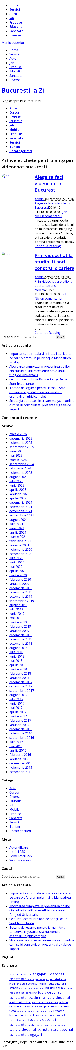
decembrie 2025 (20, 438)
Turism (14, 147)
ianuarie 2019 (19, 631)
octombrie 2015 (20, 772)
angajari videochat (20, 974)
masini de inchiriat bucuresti (45, 1002)
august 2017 (18, 695)
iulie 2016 (16, 742)
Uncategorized (20, 151)
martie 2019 (18, 622)
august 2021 (18, 519)
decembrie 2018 (20, 635)
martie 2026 (18, 434)
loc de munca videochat (48, 997)
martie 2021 (18, 537)
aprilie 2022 (17, 498)
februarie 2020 (20, 579)
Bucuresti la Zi (23, 90)
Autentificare (18, 847)
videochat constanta (37, 1029)
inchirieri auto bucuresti (23, 983)
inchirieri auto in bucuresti (31, 988)
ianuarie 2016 (19, 759)
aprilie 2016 (17, 750)
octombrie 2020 (20, 554)
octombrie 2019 (20, 596)
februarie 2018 (20, 673)
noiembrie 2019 (20, 592)
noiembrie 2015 (20, 767)
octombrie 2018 (20, 643)
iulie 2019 (16, 609)
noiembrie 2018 (20, 639)
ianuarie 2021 (19, 545)
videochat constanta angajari (41, 1032)
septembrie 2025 (21, 447)
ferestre (30, 979)
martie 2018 (18, 669)
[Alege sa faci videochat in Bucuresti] (6, 176)
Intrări (17, 851)
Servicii (14, 9)
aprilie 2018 (17, 665)
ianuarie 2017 (19, 725)
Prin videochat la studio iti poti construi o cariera (54, 261)
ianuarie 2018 (19, 678)
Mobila (14, 129)
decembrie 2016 (20, 729)
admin (39, 199)
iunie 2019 (16, 613)
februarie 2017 (20, 720)
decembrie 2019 (20, 588)
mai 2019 (15, 618)
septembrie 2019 (21, 601)
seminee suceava (52, 1015)
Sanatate (16, 31)
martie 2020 (18, 575)
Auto (13, 14)
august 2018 (18, 648)
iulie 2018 (16, 652)
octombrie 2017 (20, 686)
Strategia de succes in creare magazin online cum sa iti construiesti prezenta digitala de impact (41, 405)
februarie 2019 (20, 626)
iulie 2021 (16, 524)
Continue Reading (48, 246)
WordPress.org (20, 860)
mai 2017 (15, 708)
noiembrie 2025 (20, 442)
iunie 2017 (16, 703)
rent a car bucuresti (32, 1015)
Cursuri (14, 112)
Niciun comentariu (48, 216)
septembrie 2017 (21, 690)
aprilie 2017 (17, 712)
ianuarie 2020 (19, 584)
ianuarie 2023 (19, 494)
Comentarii (20, 856)
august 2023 (18, 477)
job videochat (31, 993)
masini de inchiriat (20, 1002)
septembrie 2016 (21, 737)
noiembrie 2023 (20, 472)
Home (13, 5)
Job (11, 18)
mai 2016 (15, 746)
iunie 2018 (16, 656)
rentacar (49, 1011)
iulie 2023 (16, 481)
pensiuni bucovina (35, 1006)
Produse (15, 22)
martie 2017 (18, 716)
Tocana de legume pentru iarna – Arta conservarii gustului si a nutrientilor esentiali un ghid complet (37, 392)
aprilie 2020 (17, 571)
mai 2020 (15, 566)
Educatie (15, 26)
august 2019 (18, 605)
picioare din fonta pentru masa (30, 1011)
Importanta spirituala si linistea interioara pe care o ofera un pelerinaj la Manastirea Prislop (40, 357)
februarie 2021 (20, 541)
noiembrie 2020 (20, 549)
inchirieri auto (58, 979)
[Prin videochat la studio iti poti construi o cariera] (6, 254)
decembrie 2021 (20, 502)
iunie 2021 (16, 528)
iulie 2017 (16, 699)
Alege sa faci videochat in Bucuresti (49, 183)
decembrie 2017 (20, 682)
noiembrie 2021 (20, 507)
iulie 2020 (16, 558)
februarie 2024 (20, 468)
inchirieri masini (54, 988)
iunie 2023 (16, 485)
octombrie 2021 (20, 511)
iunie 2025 (16, 451)
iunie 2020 (16, 562)
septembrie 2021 (21, 515)
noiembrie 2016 (20, 733)
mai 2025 (15, 455)
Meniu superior (13, 42)
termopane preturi (48, 1025)
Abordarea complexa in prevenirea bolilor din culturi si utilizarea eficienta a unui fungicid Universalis (39, 370)
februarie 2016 (20, 755)
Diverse (15, 35)
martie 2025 (18, 460)
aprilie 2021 (17, 532)
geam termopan (42, 979)
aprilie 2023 (17, 490)
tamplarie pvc (33, 1025)
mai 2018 (15, 660)
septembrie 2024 (21, 464)
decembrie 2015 (20, 763)
